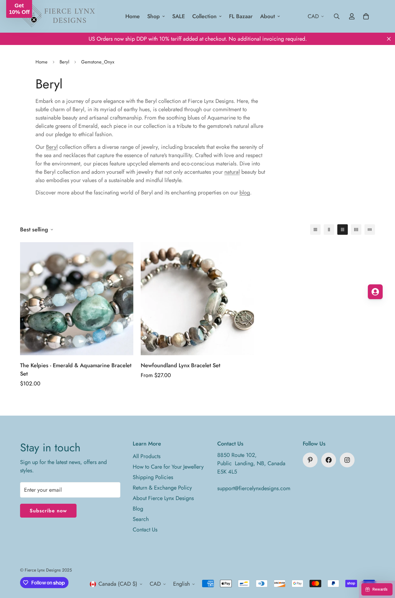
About (267, 16)
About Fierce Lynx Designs (163, 498)
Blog (138, 509)
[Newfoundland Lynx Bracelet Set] (197, 298)
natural (232, 172)
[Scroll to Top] (383, 564)
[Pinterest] (310, 460)
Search (141, 519)
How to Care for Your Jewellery (168, 467)
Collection (204, 16)
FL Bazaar (241, 16)
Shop (153, 16)
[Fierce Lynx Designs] (58, 16)
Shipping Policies (153, 477)
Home (132, 16)
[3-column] (342, 229)
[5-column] (369, 229)
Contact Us (145, 530)
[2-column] (329, 229)
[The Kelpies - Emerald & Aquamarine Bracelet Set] (76, 298)
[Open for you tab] (375, 291)
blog (244, 193)
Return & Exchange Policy (162, 488)
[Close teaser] (34, 20)
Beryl (64, 62)
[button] (19, 9)
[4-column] (356, 229)
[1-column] (315, 229)
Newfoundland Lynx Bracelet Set (180, 365)
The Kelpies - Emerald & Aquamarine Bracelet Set (75, 369)
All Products (146, 456)
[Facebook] (328, 460)
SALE (178, 16)
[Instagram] (347, 460)
